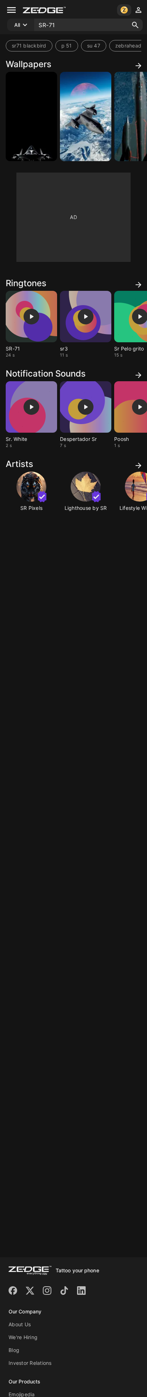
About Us (20, 1324)
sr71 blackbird (29, 46)
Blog (14, 1350)
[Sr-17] (31, 116)
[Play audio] (31, 316)
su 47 (93, 46)
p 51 (66, 46)
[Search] (135, 25)
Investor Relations (30, 1363)
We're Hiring (23, 1337)
